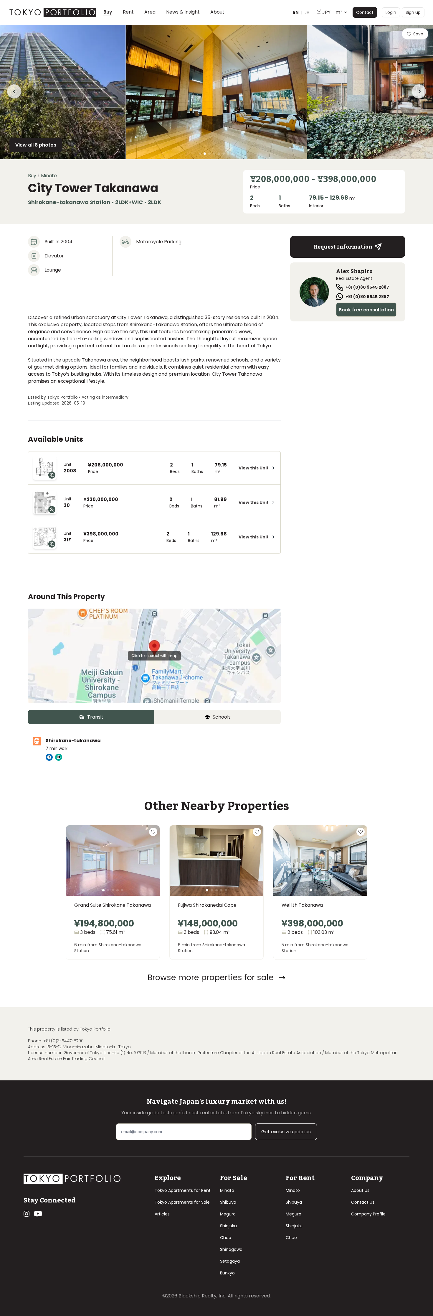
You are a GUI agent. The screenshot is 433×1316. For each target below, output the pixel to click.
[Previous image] (80, 868)
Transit (95, 717)
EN (296, 12)
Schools (222, 717)
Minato (227, 1190)
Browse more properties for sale (211, 977)
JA (307, 12)
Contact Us (362, 1202)
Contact (364, 12)
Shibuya (228, 1202)
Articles (162, 1214)
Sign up (413, 12)
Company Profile (368, 1214)
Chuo (225, 1238)
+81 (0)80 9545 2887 (367, 287)
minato (49, 175)
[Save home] (153, 832)
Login (391, 12)
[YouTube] (38, 1214)
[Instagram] (26, 1214)
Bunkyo (227, 1273)
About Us (360, 1190)
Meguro (228, 1214)
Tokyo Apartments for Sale (182, 1202)
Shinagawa (231, 1249)
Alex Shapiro (354, 271)
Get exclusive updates (286, 1131)
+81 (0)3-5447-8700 (63, 1041)
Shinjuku (228, 1226)
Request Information (343, 246)
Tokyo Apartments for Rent (183, 1190)
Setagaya (230, 1261)
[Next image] (145, 868)
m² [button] (332, 12)
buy (32, 175)
